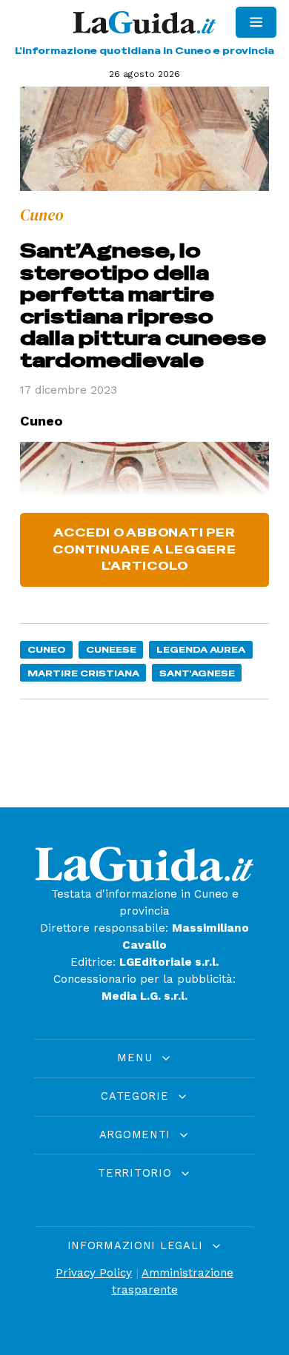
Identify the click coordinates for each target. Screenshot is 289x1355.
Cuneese (111, 649)
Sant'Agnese (197, 673)
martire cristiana (83, 673)
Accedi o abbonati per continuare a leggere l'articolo (144, 549)
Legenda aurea (200, 649)
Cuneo (46, 649)
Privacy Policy (94, 1273)
